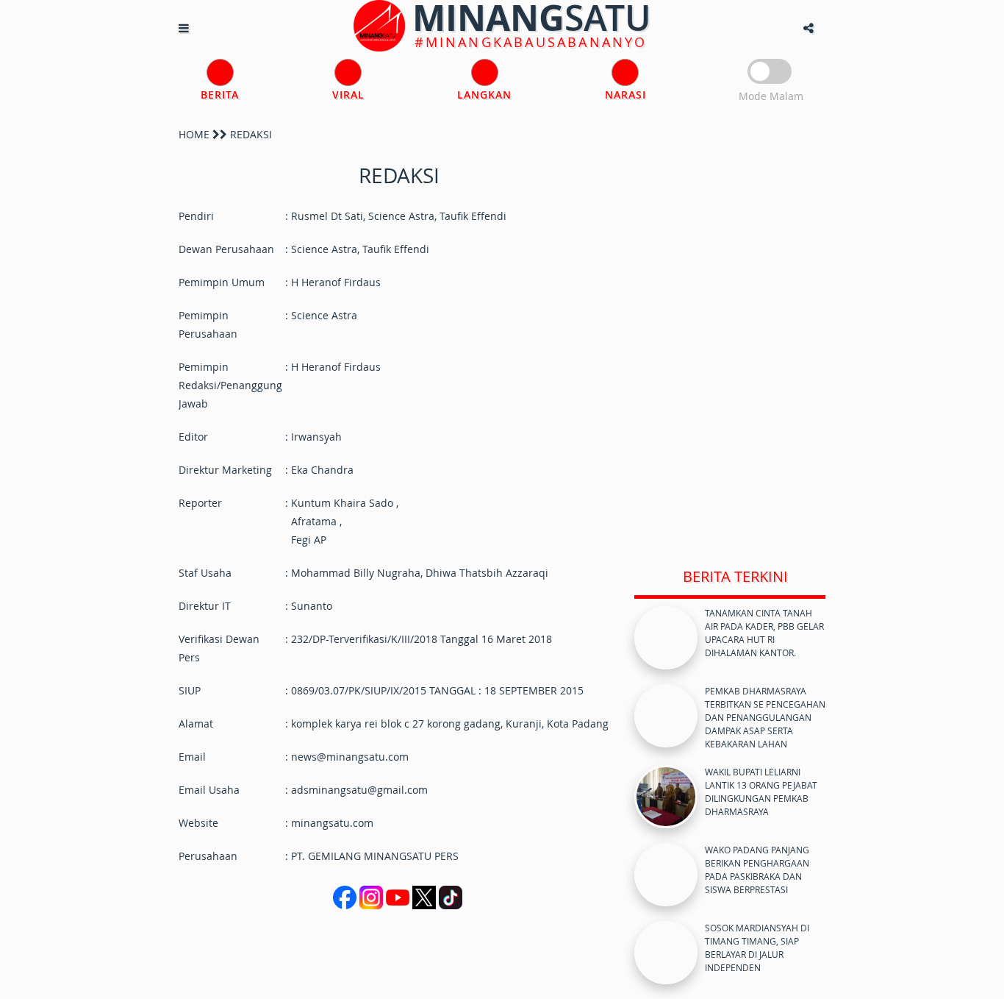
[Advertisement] (729, 337)
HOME (194, 134)
